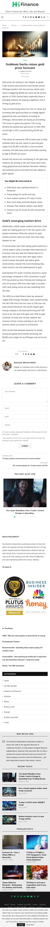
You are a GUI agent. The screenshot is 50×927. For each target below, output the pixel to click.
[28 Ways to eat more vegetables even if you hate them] (37, 872)
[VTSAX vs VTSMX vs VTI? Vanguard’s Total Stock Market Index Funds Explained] (37, 842)
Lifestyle (7, 696)
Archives (32, 907)
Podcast (7, 712)
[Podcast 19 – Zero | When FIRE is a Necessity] (13, 842)
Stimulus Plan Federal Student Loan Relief (25, 206)
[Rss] (41, 17)
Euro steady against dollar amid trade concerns (33, 789)
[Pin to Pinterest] (28, 354)
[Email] (39, 17)
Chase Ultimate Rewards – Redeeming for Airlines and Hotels (12, 885)
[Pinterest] (31, 17)
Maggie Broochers (26, 71)
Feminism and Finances (12, 691)
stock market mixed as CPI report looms (24, 198)
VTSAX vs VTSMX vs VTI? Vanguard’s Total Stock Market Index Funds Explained (36, 856)
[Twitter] (26, 17)
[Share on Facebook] (23, 354)
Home (4, 25)
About (6, 904)
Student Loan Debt (11, 717)
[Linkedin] (33, 17)
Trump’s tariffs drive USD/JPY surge (32, 803)
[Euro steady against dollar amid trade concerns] (9, 791)
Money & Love (9, 707)
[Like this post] (19, 354)
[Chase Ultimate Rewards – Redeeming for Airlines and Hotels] (13, 872)
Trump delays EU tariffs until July (21, 194)
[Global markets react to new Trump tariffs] (9, 819)
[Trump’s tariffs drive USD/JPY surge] (9, 805)
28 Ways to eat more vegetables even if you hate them (36, 885)
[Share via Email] (34, 354)
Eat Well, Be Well (10, 686)
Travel (6, 722)
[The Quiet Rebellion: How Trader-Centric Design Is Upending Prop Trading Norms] (25, 493)
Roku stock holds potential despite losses (24, 202)
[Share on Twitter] (26, 354)
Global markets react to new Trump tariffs (31, 817)
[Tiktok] (44, 17)
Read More (30, 924)
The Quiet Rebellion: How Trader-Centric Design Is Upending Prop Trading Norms (32, 776)
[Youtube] (36, 17)
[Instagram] (28, 17)
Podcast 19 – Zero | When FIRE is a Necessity (10, 854)
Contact (39, 907)
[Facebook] (23, 17)
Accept (21, 925)
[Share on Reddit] (31, 354)
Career (6, 681)
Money (14, 25)
